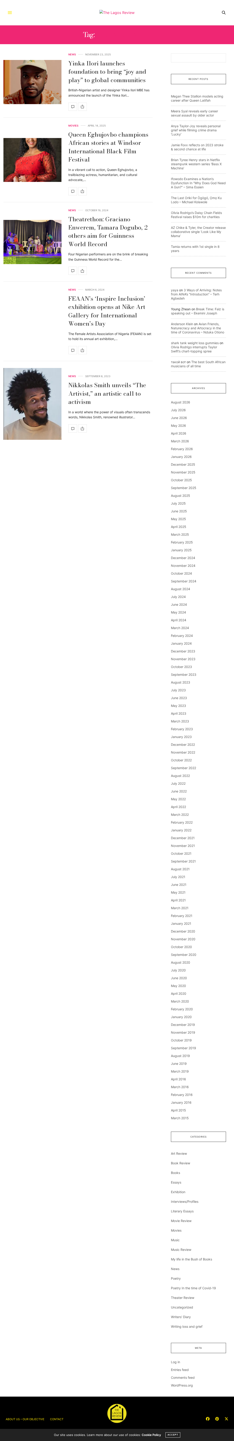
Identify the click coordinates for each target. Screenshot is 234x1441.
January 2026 (181, 457)
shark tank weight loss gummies (195, 343)
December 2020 (183, 931)
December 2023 (183, 651)
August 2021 (180, 869)
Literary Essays (182, 1211)
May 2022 (178, 799)
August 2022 (180, 776)
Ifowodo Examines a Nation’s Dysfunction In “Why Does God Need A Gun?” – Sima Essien (198, 183)
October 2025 (181, 480)
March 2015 (180, 1118)
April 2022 (178, 807)
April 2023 (178, 713)
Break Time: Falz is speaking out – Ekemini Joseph (197, 311)
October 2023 (181, 667)
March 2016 (180, 1087)
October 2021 (181, 853)
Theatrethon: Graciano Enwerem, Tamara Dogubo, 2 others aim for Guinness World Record (108, 232)
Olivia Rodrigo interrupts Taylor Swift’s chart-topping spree (194, 349)
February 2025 (182, 542)
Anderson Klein (182, 324)
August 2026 (180, 402)
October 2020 (181, 947)
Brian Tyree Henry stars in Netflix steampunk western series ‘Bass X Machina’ (196, 164)
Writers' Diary (181, 1317)
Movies (73, 125)
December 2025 (183, 464)
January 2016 (181, 1102)
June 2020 (179, 978)
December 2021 (183, 838)
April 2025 (178, 527)
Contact (57, 1419)
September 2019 (183, 1048)
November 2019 (183, 1032)
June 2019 (179, 1063)
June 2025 (179, 511)
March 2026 (180, 441)
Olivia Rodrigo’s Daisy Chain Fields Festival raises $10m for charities (196, 215)
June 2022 (179, 791)
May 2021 (178, 892)
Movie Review (181, 1221)
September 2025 (183, 488)
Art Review (179, 1153)
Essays (176, 1182)
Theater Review (182, 1298)
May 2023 (178, 706)
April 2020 (178, 993)
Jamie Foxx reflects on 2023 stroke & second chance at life (197, 147)
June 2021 (178, 885)
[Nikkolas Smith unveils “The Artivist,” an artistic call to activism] (32, 404)
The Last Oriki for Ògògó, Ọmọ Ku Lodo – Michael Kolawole (196, 200)
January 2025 (181, 550)
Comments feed (183, 1377)
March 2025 (180, 534)
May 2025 (178, 519)
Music (175, 1240)
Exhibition (178, 1192)
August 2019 (180, 1056)
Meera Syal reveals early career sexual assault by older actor (194, 113)
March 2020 (180, 1001)
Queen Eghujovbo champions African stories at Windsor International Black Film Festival (108, 147)
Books (175, 1173)
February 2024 (182, 636)
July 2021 (178, 877)
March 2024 (180, 628)
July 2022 (178, 783)
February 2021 (181, 916)
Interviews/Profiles (184, 1201)
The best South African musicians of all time (198, 364)
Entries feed (180, 1370)
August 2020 (180, 962)
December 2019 (183, 1025)
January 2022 (181, 830)
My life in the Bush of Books (191, 1259)
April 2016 (178, 1079)
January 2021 (181, 923)
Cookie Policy (151, 1435)
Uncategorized (182, 1307)
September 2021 (183, 861)
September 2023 (183, 674)
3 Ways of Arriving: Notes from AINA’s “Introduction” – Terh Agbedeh (196, 294)
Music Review (181, 1250)
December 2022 (183, 744)
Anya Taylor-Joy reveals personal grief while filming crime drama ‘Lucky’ (196, 130)
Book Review (180, 1163)
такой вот (178, 362)
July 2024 (178, 597)
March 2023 (180, 721)
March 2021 (180, 908)
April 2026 (178, 433)
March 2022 (180, 814)
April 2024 (178, 620)
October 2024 (181, 573)
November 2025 (183, 472)
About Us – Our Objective (25, 1419)
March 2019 (180, 1071)
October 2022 (181, 760)
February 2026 (182, 449)
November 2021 (183, 846)
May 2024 (178, 612)
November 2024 (183, 566)
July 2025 (178, 503)
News (72, 54)
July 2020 (178, 970)
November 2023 (183, 659)
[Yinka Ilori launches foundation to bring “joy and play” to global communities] (32, 82)
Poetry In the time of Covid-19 (193, 1288)
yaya (174, 290)
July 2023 (178, 690)
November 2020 (183, 939)
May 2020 (178, 986)
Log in (175, 1362)
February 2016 (182, 1095)
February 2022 (182, 822)
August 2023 (180, 682)
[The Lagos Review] (117, 12)
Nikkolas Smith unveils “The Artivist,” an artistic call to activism (107, 393)
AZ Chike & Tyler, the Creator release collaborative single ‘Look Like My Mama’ (198, 232)
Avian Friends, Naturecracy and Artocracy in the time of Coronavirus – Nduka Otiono (197, 328)
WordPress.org (182, 1385)
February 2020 (182, 1009)
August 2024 (180, 589)
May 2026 (178, 425)
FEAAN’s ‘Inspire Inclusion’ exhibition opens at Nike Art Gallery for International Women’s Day (106, 311)
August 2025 (180, 495)
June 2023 (179, 698)
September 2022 (183, 768)
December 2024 (183, 558)
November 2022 (183, 752)
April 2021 (178, 900)
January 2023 (181, 737)
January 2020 (181, 1017)
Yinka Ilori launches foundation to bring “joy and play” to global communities (107, 71)
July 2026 (178, 410)
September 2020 (183, 955)
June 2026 (179, 418)
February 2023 (182, 729)
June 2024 (179, 604)
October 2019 (181, 1040)
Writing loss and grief (186, 1326)
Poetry (176, 1278)
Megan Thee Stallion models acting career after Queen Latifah (197, 98)
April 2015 (178, 1110)
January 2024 (181, 643)
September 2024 (183, 581)
